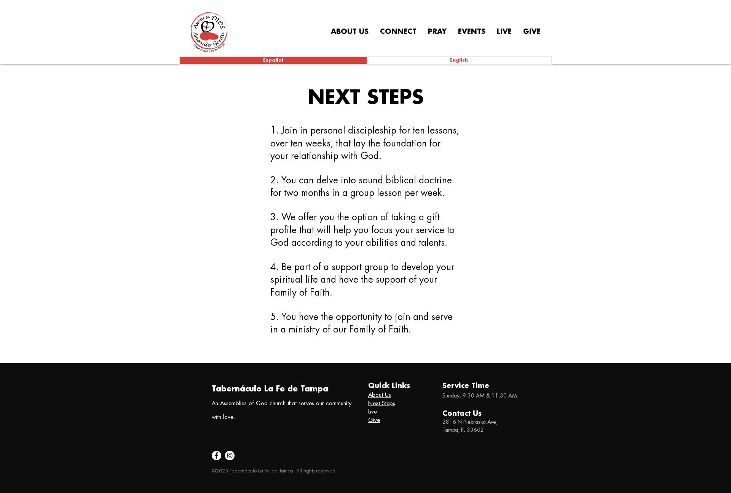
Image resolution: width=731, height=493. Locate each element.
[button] (349, 32)
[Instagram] (230, 455)
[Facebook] (216, 455)
